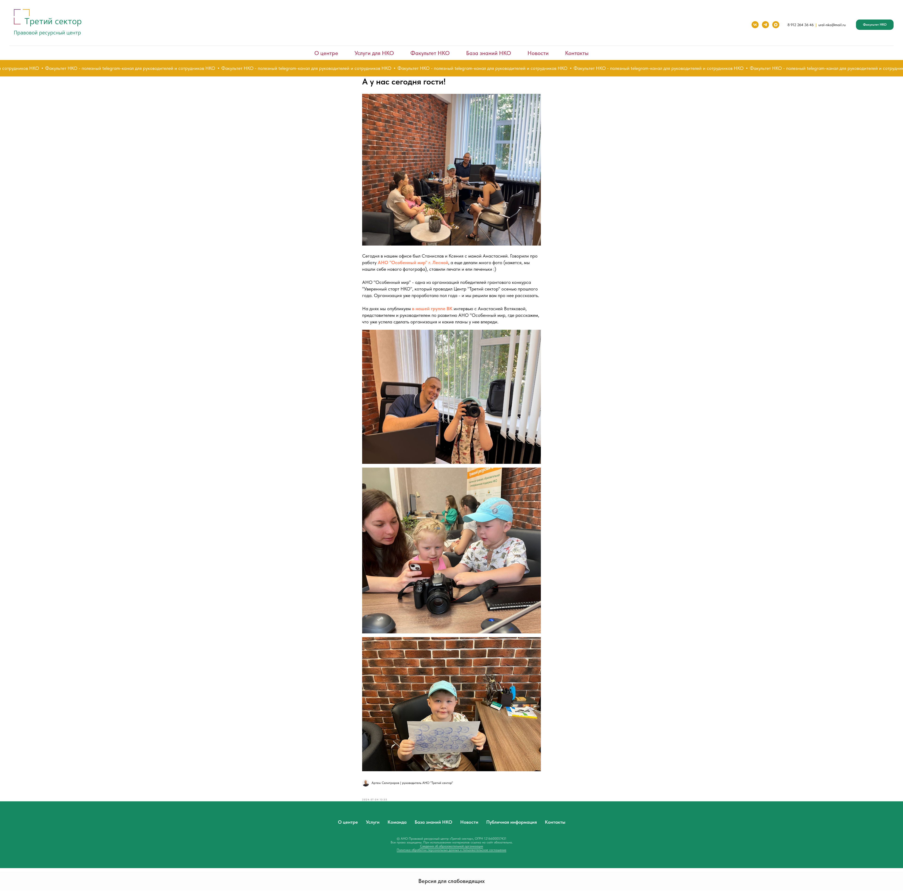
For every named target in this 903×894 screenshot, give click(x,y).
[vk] (755, 24)
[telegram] (765, 24)
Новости (538, 53)
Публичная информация (511, 822)
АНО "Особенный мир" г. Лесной (413, 262)
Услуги (373, 822)
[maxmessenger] (775, 24)
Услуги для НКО (374, 53)
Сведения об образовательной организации (451, 846)
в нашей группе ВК (432, 308)
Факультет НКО (430, 53)
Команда (397, 822)
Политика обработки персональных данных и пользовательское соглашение (451, 850)
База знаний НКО (488, 53)
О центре (326, 53)
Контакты (577, 53)
